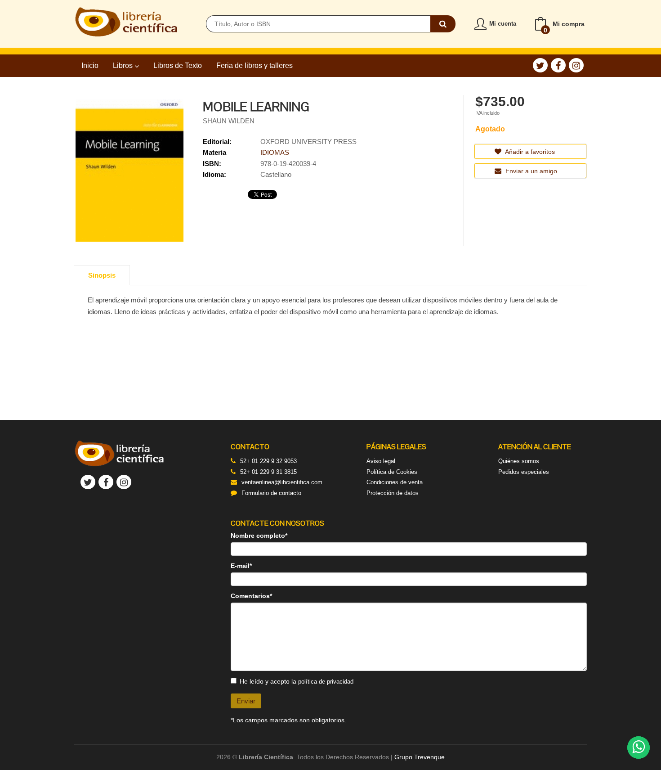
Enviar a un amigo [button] (530, 171)
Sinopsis (102, 275)
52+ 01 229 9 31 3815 (268, 471)
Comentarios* (251, 596)
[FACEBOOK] (558, 65)
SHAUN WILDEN (229, 121)
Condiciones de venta (394, 482)
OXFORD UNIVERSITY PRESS (308, 141)
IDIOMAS (274, 152)
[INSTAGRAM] (576, 65)
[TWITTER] (540, 65)
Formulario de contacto (271, 493)
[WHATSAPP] (638, 747)
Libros (123, 65)
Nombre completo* (259, 535)
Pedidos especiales (523, 471)
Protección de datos (392, 493)
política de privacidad (325, 681)
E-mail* (241, 566)
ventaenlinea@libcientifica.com (281, 482)
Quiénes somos (518, 461)
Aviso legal (380, 461)
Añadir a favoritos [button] (529, 151)
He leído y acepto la (296, 681)
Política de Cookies (391, 471)
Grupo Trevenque (419, 757)
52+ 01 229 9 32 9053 (268, 461)
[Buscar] (443, 23)
